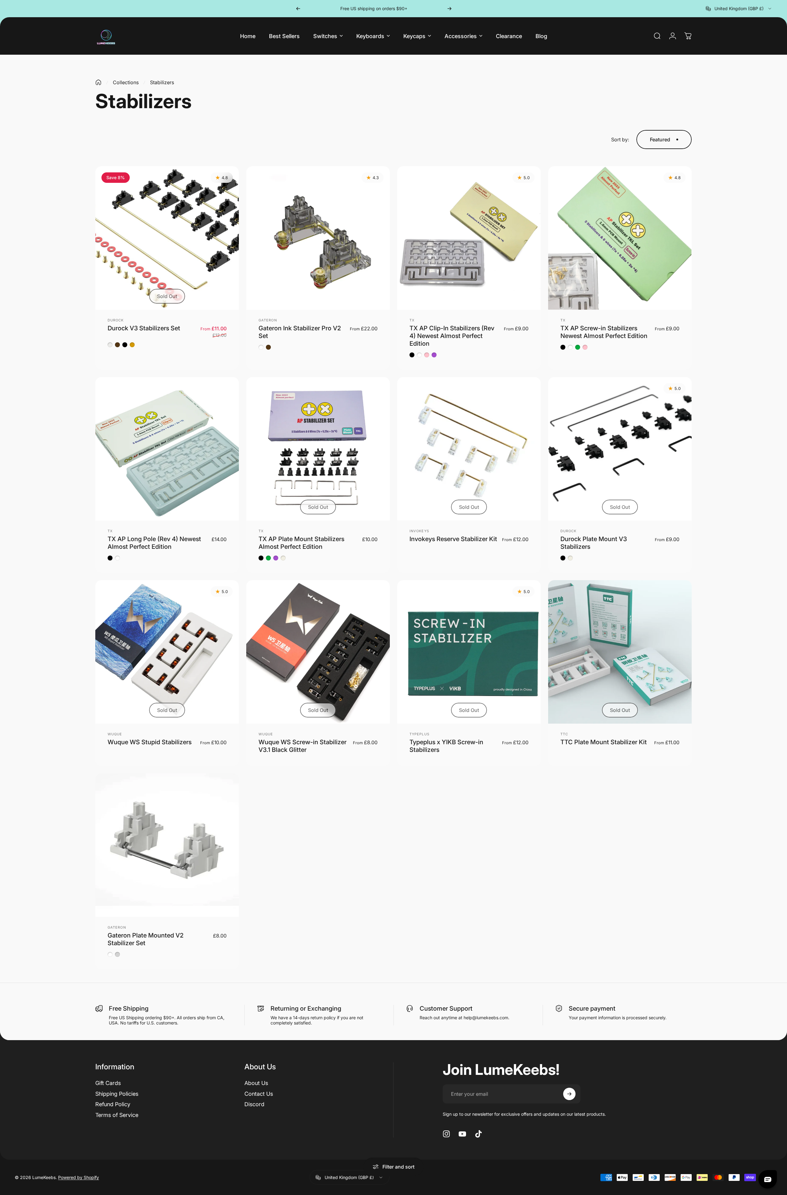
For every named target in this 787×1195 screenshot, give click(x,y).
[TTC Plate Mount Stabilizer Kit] (620, 652)
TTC (564, 734)
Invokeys (419, 531)
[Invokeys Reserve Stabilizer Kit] (469, 449)
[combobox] (739, 8)
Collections (126, 82)
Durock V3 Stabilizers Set (144, 328)
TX (412, 320)
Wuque (115, 734)
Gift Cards (108, 1083)
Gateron (268, 320)
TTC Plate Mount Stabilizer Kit (603, 742)
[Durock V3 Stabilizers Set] (167, 238)
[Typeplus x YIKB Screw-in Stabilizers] (469, 652)
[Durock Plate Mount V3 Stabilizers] (620, 449)
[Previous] (298, 8)
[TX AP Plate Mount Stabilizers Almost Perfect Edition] (318, 449)
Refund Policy (112, 1104)
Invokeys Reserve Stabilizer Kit (453, 539)
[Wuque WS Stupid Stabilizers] (167, 652)
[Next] (449, 8)
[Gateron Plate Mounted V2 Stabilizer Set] (167, 845)
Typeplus (419, 734)
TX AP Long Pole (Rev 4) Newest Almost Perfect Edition (154, 542)
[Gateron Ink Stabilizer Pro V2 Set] (318, 238)
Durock (116, 320)
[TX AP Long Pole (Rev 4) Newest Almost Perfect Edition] (167, 449)
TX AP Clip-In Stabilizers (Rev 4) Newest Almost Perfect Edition (451, 335)
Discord (254, 1104)
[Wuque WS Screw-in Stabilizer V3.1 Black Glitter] (318, 652)
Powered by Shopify (78, 1177)
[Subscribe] (569, 1094)
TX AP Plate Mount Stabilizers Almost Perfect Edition (301, 542)
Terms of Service (116, 1115)
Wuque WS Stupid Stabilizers (150, 742)
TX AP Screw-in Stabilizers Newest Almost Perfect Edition (603, 332)
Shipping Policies (116, 1094)
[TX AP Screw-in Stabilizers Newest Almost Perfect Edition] (620, 238)
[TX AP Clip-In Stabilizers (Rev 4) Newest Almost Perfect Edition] (469, 238)
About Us (256, 1083)
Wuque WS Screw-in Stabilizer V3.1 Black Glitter (302, 745)
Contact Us (258, 1094)
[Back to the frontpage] (98, 82)
